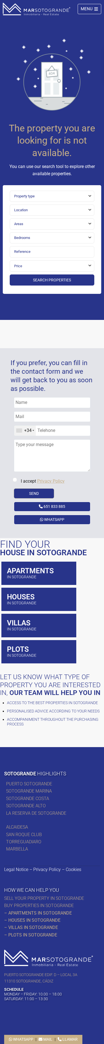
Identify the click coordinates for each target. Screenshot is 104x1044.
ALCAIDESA (17, 827)
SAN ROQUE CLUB (24, 834)
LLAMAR (70, 1039)
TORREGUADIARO (23, 841)
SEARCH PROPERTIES (52, 280)
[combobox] (52, 196)
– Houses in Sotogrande (32, 920)
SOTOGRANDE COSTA (27, 798)
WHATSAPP (53, 519)
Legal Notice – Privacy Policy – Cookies (42, 869)
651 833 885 (54, 506)
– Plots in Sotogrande (30, 935)
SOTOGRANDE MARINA (29, 791)
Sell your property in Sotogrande (44, 898)
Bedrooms (22, 238)
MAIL (47, 1039)
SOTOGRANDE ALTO (26, 805)
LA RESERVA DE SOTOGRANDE (36, 813)
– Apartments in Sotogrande (38, 913)
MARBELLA (18, 849)
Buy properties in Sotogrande (39, 905)
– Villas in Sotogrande (31, 927)
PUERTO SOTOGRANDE (29, 783)
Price (18, 266)
